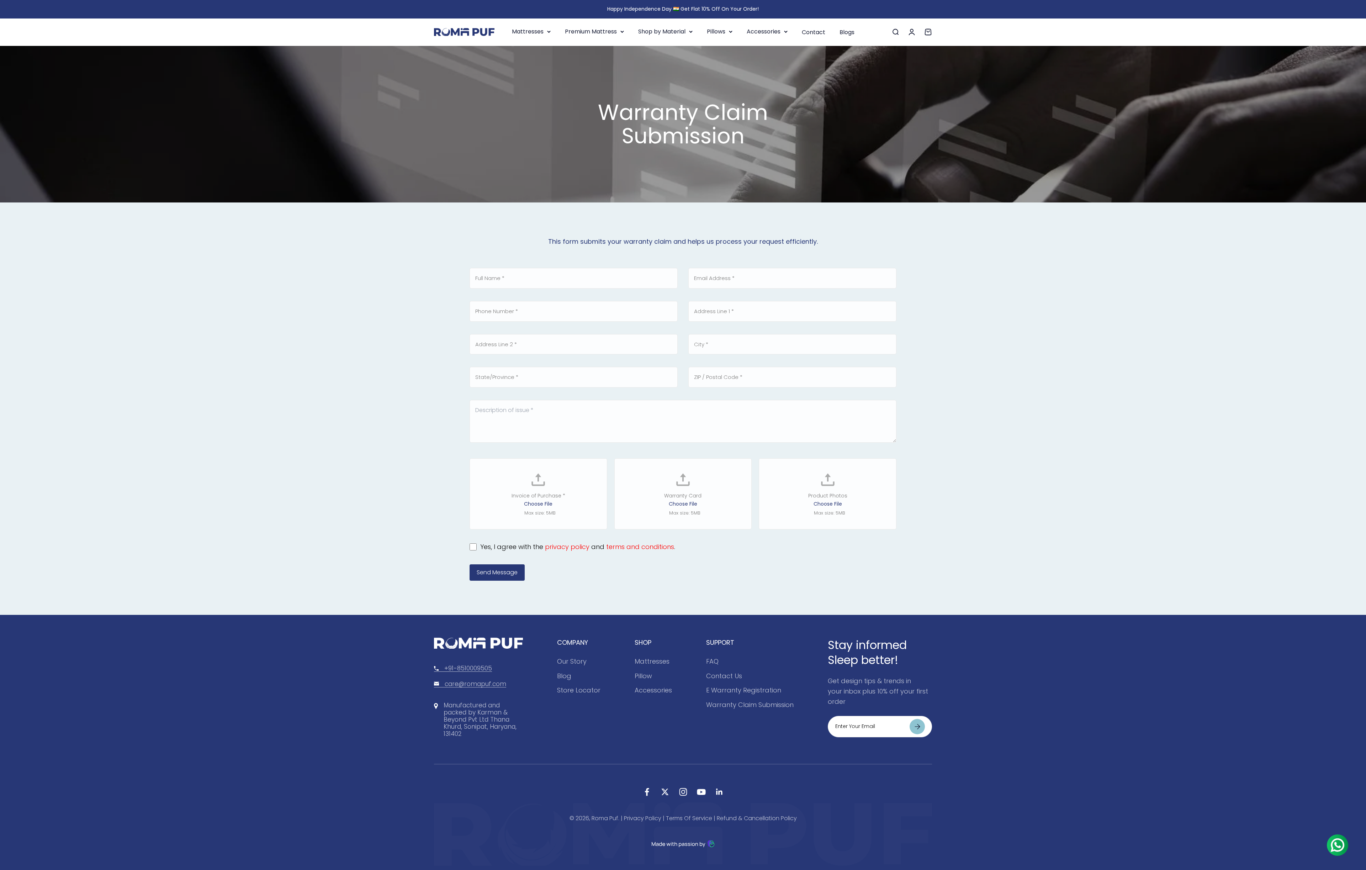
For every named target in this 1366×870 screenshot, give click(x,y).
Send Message (497, 572)
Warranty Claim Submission (750, 704)
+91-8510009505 (468, 668)
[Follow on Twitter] (665, 792)
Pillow (643, 675)
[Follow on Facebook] (647, 792)
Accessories (763, 31)
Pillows (716, 31)
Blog (564, 675)
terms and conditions (640, 546)
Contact (813, 32)
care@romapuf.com (475, 683)
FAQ (712, 661)
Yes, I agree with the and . (577, 546)
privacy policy (567, 546)
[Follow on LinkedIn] (719, 792)
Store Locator (578, 690)
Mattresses (528, 31)
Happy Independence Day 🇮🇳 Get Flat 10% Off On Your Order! (683, 8)
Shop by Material (661, 31)
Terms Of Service (689, 818)
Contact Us (724, 675)
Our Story (572, 661)
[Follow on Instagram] (683, 792)
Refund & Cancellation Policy (757, 818)
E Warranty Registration (743, 690)
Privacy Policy (642, 818)
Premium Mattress (591, 31)
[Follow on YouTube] (701, 792)
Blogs (847, 32)
